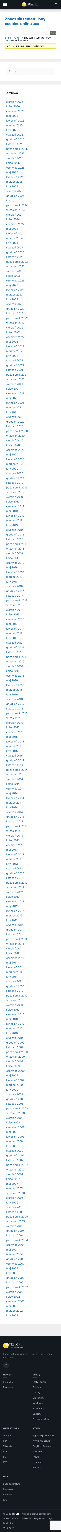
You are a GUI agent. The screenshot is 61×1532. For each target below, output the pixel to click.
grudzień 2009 (15, 1042)
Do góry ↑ (8, 1527)
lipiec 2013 (13, 840)
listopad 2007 (14, 1160)
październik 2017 (16, 600)
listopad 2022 (14, 313)
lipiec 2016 (13, 670)
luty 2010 (12, 1033)
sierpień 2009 (14, 1061)
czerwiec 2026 (15, 111)
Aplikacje (7, 1494)
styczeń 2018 (14, 586)
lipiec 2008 (13, 1122)
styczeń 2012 (14, 924)
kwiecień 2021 (15, 402)
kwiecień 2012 (15, 910)
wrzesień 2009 (15, 1056)
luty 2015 (12, 751)
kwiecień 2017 (15, 628)
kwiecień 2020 (15, 459)
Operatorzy (11, 1428)
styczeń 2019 (14, 529)
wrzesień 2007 (15, 1169)
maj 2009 (12, 1075)
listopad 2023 (14, 256)
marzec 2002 (14, 1310)
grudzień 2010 (15, 986)
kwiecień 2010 (15, 1023)
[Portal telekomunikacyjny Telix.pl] (30, 4)
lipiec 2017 (12, 614)
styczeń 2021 (14, 416)
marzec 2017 (14, 633)
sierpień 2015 (14, 722)
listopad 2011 (14, 934)
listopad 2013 (14, 821)
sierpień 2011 (14, 948)
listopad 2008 (14, 1103)
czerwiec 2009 (15, 1070)
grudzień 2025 (15, 139)
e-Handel (37, 1462)
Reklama (37, 1467)
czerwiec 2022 (15, 337)
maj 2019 (12, 511)
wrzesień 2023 (15, 266)
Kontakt (16, 1518)
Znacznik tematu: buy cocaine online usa (25, 21)
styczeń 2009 (14, 1094)
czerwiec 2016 (15, 675)
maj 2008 (12, 1131)
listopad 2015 (14, 708)
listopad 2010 (14, 990)
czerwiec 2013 (15, 845)
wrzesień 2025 (15, 153)
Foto (5, 1500)
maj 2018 (12, 567)
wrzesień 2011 (15, 943)
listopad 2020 (14, 426)
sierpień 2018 (14, 553)
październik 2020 (17, 431)
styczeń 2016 (14, 699)
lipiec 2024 (13, 219)
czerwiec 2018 (15, 562)
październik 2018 (16, 544)
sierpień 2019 (14, 496)
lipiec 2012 (12, 896)
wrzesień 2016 (15, 661)
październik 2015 (16, 713)
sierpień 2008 (14, 1117)
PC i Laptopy (39, 1408)
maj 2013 (12, 849)
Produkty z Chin (41, 1419)
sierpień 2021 (14, 384)
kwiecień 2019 (15, 515)
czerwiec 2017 (15, 619)
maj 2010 (12, 1019)
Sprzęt (37, 1374)
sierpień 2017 (14, 609)
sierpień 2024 (14, 214)
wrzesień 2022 (15, 322)
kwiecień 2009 (15, 1080)
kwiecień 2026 (15, 120)
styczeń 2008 (14, 1150)
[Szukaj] (56, 4)
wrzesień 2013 (15, 830)
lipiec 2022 (13, 332)
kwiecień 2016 (15, 685)
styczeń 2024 (14, 247)
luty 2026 (12, 130)
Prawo (36, 1457)
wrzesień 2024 (15, 209)
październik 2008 (17, 1108)
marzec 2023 (14, 294)
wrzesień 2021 (15, 379)
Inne (6, 1476)
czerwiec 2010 (15, 1014)
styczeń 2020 (14, 473)
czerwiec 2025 (15, 167)
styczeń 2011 (14, 981)
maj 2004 (12, 1249)
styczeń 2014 (14, 812)
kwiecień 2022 (15, 346)
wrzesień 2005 (15, 1221)
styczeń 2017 (14, 642)
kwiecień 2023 (15, 290)
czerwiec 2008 (15, 1127)
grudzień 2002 (15, 1277)
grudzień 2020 (15, 421)
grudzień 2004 (15, 1230)
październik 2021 (16, 374)
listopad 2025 (14, 144)
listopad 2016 (14, 652)
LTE (5, 1462)
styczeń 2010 (14, 1037)
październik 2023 (17, 261)
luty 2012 (12, 920)
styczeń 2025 (14, 191)
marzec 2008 (14, 1141)
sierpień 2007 (14, 1174)
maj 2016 (12, 680)
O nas (6, 1518)
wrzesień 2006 (15, 1193)
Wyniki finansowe (41, 1440)
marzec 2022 (14, 351)
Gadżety (37, 1413)
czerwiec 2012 (15, 901)
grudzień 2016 (15, 647)
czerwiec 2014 (15, 788)
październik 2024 (17, 205)
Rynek (37, 1428)
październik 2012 (16, 882)
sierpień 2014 (14, 779)
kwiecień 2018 (15, 572)
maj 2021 (12, 398)
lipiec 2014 (13, 783)
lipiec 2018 (12, 558)
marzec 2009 (14, 1084)
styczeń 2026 (14, 134)
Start (8, 37)
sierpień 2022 (14, 327)
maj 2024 (12, 228)
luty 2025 (12, 186)
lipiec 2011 (12, 953)
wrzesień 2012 (15, 887)
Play (5, 1440)
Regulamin (39, 1518)
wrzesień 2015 (15, 717)
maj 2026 (12, 115)
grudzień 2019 (15, 478)
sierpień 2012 (14, 892)
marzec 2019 (14, 520)
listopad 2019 (14, 482)
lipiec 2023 (13, 275)
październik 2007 (17, 1164)
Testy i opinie (39, 1382)
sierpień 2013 (14, 835)
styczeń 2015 (14, 755)
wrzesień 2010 (15, 1000)
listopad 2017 (14, 595)
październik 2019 (17, 487)
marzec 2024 (14, 238)
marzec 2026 (14, 125)
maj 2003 (12, 1268)
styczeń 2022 (14, 360)
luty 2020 (12, 468)
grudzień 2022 (15, 308)
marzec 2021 (14, 407)
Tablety (36, 1392)
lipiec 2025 (13, 162)
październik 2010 (17, 995)
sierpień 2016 (14, 666)
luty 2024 (12, 242)
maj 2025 (12, 172)
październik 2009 (17, 1052)
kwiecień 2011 (15, 967)
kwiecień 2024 (15, 233)
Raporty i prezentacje (43, 1435)
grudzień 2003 (15, 1259)
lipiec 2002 (13, 1296)
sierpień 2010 (14, 1005)
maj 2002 (12, 1306)
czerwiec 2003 (15, 1263)
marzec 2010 (14, 1028)
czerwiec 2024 (15, 224)
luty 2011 (11, 976)
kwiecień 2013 (15, 854)
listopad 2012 (14, 877)
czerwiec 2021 (15, 393)
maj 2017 (12, 623)
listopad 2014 (14, 765)
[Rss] (6, 1365)
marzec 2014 (14, 802)
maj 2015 (12, 736)
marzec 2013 (14, 859)
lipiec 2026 (13, 106)
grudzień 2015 (15, 703)
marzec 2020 (14, 463)
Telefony (37, 1387)
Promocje (8, 1382)
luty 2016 (12, 694)
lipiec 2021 (12, 388)
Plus (5, 1451)
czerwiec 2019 (15, 506)
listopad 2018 (14, 539)
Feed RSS (8, 1523)
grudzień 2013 (15, 816)
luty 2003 (12, 1273)
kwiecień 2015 (15, 741)
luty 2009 (12, 1089)
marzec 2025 (14, 181)
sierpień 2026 (14, 101)
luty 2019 (12, 525)
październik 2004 (17, 1240)
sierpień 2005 (14, 1226)
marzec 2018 (14, 576)
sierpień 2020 (14, 440)
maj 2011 (11, 962)
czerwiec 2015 (15, 732)
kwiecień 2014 (15, 798)
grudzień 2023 (15, 252)
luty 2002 (12, 1315)
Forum (17, 37)
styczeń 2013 (14, 868)
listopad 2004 (15, 1235)
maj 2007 (12, 1183)
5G (4, 1457)
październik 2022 (17, 318)
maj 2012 (12, 906)
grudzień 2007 (15, 1155)
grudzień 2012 (15, 873)
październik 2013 (17, 826)
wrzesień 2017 (15, 605)
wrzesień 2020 (15, 435)
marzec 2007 (14, 1188)
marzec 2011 (14, 972)
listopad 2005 (14, 1212)
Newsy (7, 1374)
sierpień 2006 (14, 1197)
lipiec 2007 (13, 1179)
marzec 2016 (14, 689)
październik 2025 (17, 148)
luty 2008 (12, 1146)
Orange (7, 1435)
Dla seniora (38, 1397)
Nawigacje (38, 1403)
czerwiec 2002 (15, 1301)
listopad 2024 (14, 200)
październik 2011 (16, 939)
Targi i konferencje (42, 1446)
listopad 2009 (15, 1047)
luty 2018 (12, 581)
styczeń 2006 (14, 1207)
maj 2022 (12, 341)
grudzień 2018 (15, 534)
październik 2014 (17, 769)
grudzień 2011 (15, 929)
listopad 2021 (14, 369)
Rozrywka (8, 1489)
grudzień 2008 (15, 1099)
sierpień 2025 (14, 158)
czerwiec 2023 (15, 280)
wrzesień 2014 (15, 774)
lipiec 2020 (13, 445)
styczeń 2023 (14, 304)
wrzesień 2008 (15, 1113)
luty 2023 (12, 299)
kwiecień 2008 (15, 1136)
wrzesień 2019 (15, 492)
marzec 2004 (14, 1254)
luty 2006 (12, 1202)
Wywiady (37, 1451)
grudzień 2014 (15, 760)
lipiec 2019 (13, 501)
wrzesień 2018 (15, 548)
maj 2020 (12, 454)
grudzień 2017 (15, 591)
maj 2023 (12, 285)
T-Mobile (7, 1446)
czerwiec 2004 (15, 1244)
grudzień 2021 (15, 365)
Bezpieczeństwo (11, 1483)
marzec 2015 (14, 746)
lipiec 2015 (12, 727)
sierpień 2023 (14, 271)
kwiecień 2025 (15, 177)
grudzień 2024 (15, 195)
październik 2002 (17, 1287)
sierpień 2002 (14, 1291)
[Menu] (5, 4)
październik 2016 (17, 656)
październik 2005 (17, 1216)
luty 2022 (12, 355)
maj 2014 (12, 793)
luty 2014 (12, 807)
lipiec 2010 (13, 1009)
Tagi (49, 1518)
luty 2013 (12, 863)
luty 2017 (12, 638)
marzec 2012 (14, 915)
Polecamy (8, 1387)
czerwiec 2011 (15, 957)
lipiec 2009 (13, 1066)
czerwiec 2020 (15, 449)
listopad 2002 (14, 1282)
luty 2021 (12, 412)
